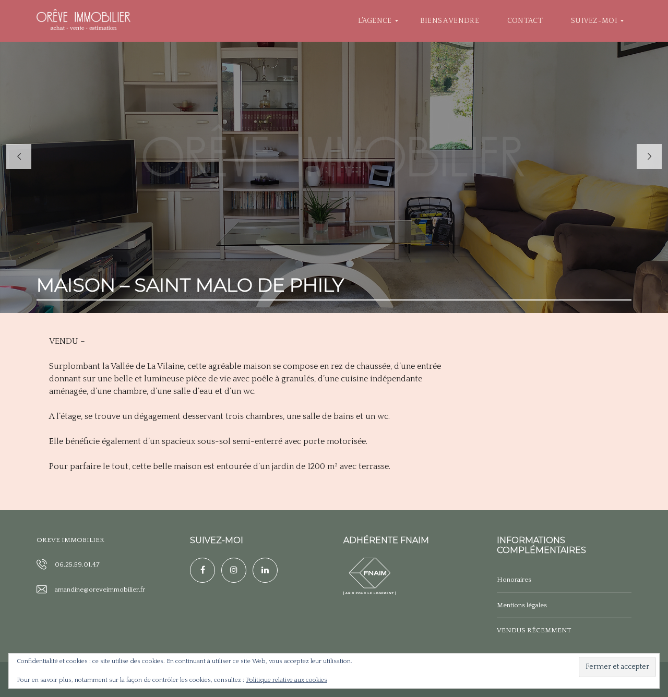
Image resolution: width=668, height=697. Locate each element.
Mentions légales (522, 605)
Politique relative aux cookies (286, 680)
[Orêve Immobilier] (83, 21)
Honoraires (514, 579)
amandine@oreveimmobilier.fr (100, 589)
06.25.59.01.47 (77, 564)
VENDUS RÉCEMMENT (534, 630)
